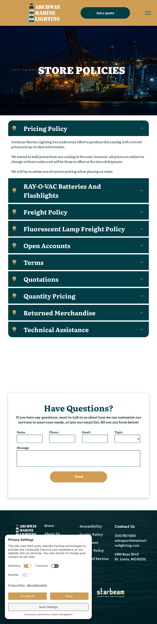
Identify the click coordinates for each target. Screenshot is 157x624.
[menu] (148, 13)
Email (86, 432)
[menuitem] (60, 526)
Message (23, 448)
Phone (53, 432)
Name (21, 432)
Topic (118, 432)
